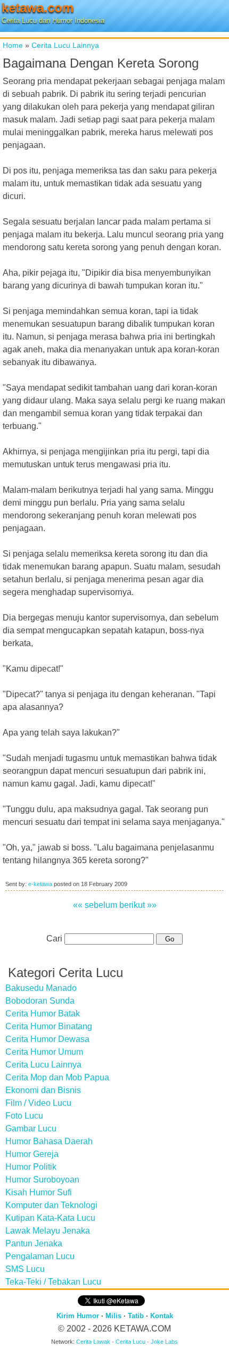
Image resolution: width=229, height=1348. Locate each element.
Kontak (161, 1316)
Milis (113, 1316)
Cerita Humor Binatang (48, 1026)
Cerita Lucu (130, 1341)
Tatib (136, 1316)
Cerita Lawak (93, 1341)
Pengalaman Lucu (40, 1256)
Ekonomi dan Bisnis (43, 1090)
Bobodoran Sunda (40, 1000)
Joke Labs (164, 1341)
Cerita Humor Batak (42, 1013)
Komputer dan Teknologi (51, 1205)
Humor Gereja (32, 1154)
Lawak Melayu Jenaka (47, 1230)
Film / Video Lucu (38, 1102)
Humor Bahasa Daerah (49, 1141)
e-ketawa (40, 884)
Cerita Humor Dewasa (47, 1039)
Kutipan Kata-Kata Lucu (50, 1217)
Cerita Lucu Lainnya (65, 45)
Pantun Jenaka (33, 1243)
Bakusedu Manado (41, 988)
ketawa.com (37, 8)
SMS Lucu (25, 1268)
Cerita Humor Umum (44, 1051)
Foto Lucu (24, 1115)
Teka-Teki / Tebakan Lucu (53, 1281)
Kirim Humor (77, 1316)
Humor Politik (30, 1166)
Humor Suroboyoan (42, 1179)
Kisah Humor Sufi (38, 1192)
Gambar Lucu (30, 1128)
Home (13, 45)
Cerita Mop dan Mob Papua (57, 1077)
